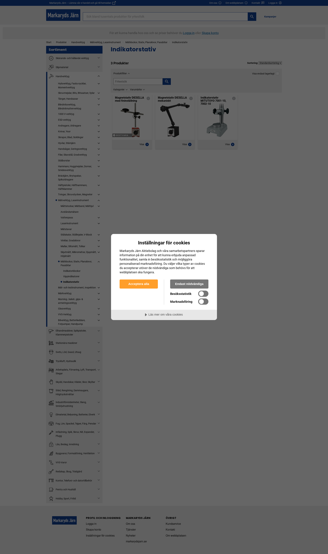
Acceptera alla (138, 284)
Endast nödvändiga (189, 284)
